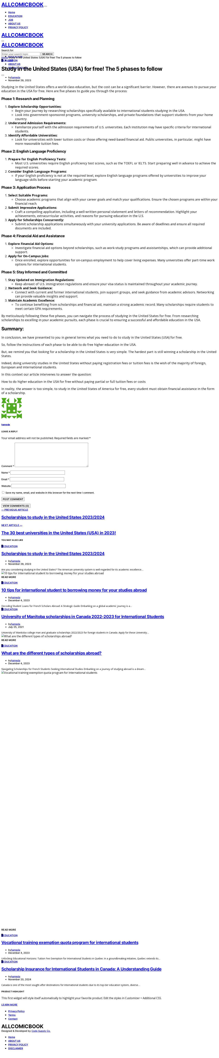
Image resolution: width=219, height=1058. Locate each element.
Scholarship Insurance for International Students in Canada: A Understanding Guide (81, 969)
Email (5, 479)
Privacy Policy (16, 1011)
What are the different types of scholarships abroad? (51, 653)
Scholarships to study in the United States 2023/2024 (53, 553)
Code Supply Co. (40, 1030)
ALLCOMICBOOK (22, 4)
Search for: (7, 50)
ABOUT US (14, 23)
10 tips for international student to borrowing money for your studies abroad (74, 590)
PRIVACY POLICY (18, 27)
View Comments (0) (16, 505)
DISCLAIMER (15, 1048)
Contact (12, 1018)
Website (6, 485)
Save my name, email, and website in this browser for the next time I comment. (49, 492)
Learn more (9, 1004)
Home (11, 12)
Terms (12, 1014)
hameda (15, 77)
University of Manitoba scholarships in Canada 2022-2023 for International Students (82, 616)
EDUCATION (15, 16)
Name (5, 472)
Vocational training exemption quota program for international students (69, 942)
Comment (7, 466)
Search (47, 54)
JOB (10, 19)
